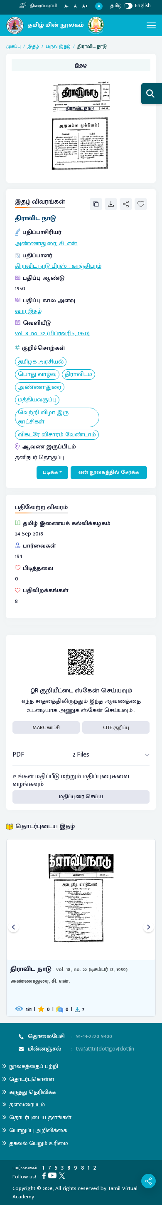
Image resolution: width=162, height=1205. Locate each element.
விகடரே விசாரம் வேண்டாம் (57, 435)
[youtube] (53, 1175)
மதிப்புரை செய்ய (81, 796)
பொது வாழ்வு (37, 374)
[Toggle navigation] (151, 25)
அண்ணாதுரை (39, 387)
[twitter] (63, 1175)
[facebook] (45, 1175)
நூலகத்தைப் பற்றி (33, 1066)
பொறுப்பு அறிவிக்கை (38, 1130)
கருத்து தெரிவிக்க (32, 1092)
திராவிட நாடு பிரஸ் (41, 266)
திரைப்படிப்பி (43, 6)
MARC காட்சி (46, 727)
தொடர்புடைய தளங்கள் (40, 1117)
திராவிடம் (78, 374)
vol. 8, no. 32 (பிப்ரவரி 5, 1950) (52, 334)
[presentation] (13, 928)
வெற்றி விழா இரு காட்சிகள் (43, 417)
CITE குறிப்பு (116, 727)
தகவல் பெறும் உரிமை (38, 1143)
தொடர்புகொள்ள (31, 1079)
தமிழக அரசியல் (41, 362)
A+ (85, 6)
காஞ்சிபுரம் (86, 266)
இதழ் (33, 46)
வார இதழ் (28, 311)
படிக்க (50, 472)
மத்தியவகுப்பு (37, 400)
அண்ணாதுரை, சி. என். (46, 244)
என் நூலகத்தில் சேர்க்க (109, 472)
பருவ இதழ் (58, 46)
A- (66, 6)
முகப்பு (13, 46)
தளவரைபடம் (27, 1104)
